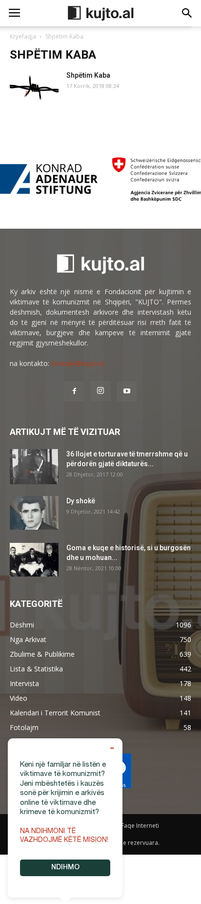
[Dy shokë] (34, 513)
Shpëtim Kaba (88, 75)
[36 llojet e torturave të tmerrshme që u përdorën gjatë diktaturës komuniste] (34, 466)
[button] (187, 13)
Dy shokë (80, 501)
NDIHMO (65, 867)
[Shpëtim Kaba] (34, 87)
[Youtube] (127, 391)
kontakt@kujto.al (77, 363)
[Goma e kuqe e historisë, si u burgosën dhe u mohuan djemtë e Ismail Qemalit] (34, 560)
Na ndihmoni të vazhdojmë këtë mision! (64, 836)
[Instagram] (100, 391)
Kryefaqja (23, 36)
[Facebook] (74, 391)
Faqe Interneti (140, 825)
